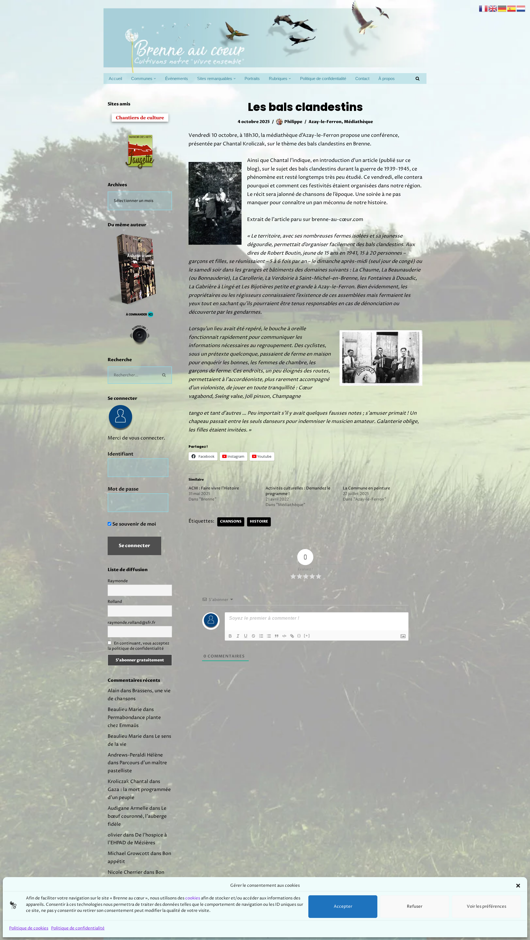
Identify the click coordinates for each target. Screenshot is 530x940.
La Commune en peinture (366, 488)
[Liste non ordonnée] (269, 636)
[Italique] (238, 636)
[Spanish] (511, 8)
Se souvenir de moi (133, 524)
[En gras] (230, 636)
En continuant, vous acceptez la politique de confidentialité (138, 646)
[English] (493, 8)
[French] (483, 8)
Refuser (414, 906)
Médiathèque (358, 122)
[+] (307, 635)
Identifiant (120, 454)
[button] (518, 885)
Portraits (252, 78)
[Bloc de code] (284, 636)
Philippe (293, 122)
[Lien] (292, 636)
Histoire (259, 521)
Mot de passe (123, 489)
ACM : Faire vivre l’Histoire (214, 488)
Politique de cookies (28, 928)
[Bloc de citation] (276, 636)
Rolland (115, 601)
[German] (502, 8)
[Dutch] (521, 8)
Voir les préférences (486, 906)
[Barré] (253, 636)
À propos (386, 78)
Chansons (231, 521)
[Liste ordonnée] (261, 636)
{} (299, 635)
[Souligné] (246, 636)
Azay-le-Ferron (325, 122)
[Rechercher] (417, 78)
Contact (362, 78)
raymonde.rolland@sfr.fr (131, 622)
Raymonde (118, 581)
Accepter (343, 906)
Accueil (115, 78)
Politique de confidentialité (78, 928)
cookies (192, 898)
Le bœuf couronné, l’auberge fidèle (137, 816)
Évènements (176, 78)
